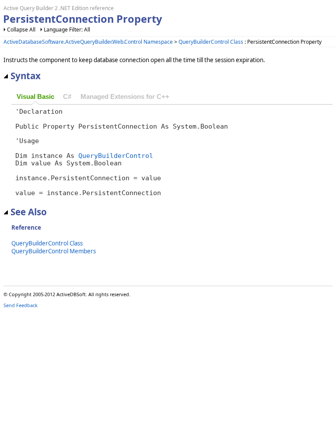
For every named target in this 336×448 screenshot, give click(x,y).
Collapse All (21, 29)
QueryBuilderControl (115, 155)
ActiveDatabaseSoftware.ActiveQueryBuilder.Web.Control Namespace (88, 42)
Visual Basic (35, 96)
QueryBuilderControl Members (53, 251)
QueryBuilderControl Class (210, 42)
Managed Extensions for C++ (124, 96)
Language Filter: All (67, 29)
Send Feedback (21, 305)
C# (67, 96)
